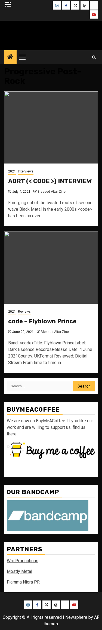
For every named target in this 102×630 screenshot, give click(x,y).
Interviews (25, 171)
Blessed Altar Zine (51, 34)
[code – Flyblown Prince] (51, 268)
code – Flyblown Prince (42, 321)
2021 (12, 171)
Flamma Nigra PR (23, 582)
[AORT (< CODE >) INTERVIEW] (51, 127)
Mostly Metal (19, 571)
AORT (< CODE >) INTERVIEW (50, 181)
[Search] (94, 57)
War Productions (22, 560)
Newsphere (76, 617)
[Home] (10, 57)
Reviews (24, 311)
